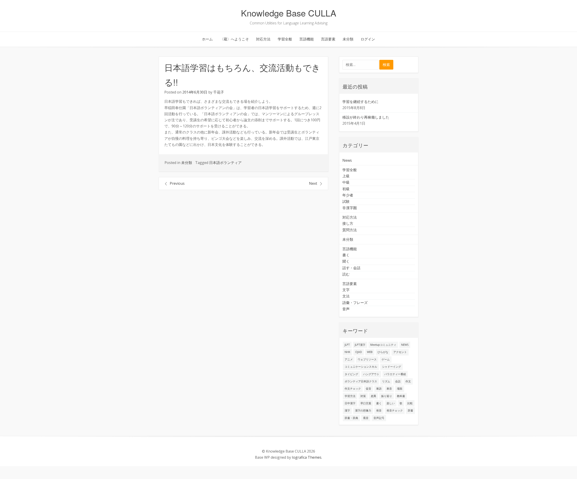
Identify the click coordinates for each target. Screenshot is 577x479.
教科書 (401, 396)
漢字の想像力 (363, 410)
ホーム (207, 39)
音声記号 (378, 418)
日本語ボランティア (225, 162)
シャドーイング (391, 367)
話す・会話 (351, 267)
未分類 (348, 39)
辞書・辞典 (351, 418)
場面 (399, 388)
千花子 (218, 92)
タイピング (351, 374)
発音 (379, 410)
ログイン (368, 39)
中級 (346, 182)
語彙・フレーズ (355, 302)
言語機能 (306, 39)
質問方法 (349, 229)
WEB (370, 352)
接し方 (347, 223)
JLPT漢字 (360, 345)
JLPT (347, 345)
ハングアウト (371, 374)
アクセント (400, 352)
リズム (386, 381)
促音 (368, 388)
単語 (379, 388)
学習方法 (350, 396)
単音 (389, 388)
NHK (347, 352)
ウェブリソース (367, 359)
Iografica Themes (306, 457)
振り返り (386, 396)
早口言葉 (365, 403)
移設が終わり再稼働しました (365, 117)
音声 (346, 308)
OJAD (358, 352)
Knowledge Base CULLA (288, 13)
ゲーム (386, 359)
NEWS (404, 345)
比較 (410, 403)
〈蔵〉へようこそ (234, 39)
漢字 (347, 410)
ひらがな (383, 352)
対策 (363, 396)
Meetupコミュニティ (383, 345)
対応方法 (263, 39)
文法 (346, 296)
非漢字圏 (349, 207)
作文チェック (353, 388)
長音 (366, 418)
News (347, 160)
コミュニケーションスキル (361, 367)
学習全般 (285, 39)
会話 (398, 381)
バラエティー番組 (395, 374)
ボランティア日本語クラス (361, 381)
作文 (408, 381)
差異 (373, 396)
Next (313, 183)
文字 (346, 289)
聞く (346, 261)
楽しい (391, 403)
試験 (346, 201)
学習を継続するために (360, 101)
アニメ (349, 359)
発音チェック (395, 410)
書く (346, 254)
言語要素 (328, 39)
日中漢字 (350, 403)
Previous (177, 183)
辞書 (410, 410)
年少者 (347, 195)
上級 (346, 175)
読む (346, 274)
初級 (346, 188)
